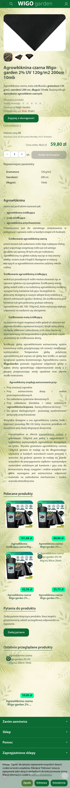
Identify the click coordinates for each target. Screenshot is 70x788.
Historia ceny (11, 133)
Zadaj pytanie (16, 632)
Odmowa (41, 783)
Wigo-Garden (23, 107)
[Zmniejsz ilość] (21, 154)
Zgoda (27, 783)
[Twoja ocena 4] (36, 104)
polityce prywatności (41, 775)
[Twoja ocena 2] (27, 104)
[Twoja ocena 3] (32, 104)
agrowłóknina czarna (51, 434)
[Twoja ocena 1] (23, 104)
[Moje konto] (66, 4)
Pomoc (8, 742)
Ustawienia (59, 783)
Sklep (7, 732)
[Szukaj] (11, 4)
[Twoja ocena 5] (40, 104)
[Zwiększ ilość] (7, 154)
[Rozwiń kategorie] (3, 4)
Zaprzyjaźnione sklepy (19, 753)
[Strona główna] (35, 4)
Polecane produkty (18, 494)
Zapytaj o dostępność (21, 118)
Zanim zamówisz (15, 721)
